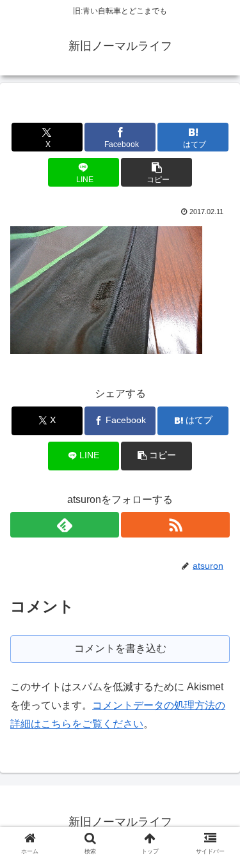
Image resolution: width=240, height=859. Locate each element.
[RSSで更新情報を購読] (175, 525)
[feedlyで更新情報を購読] (64, 525)
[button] (156, 172)
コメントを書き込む (120, 648)
